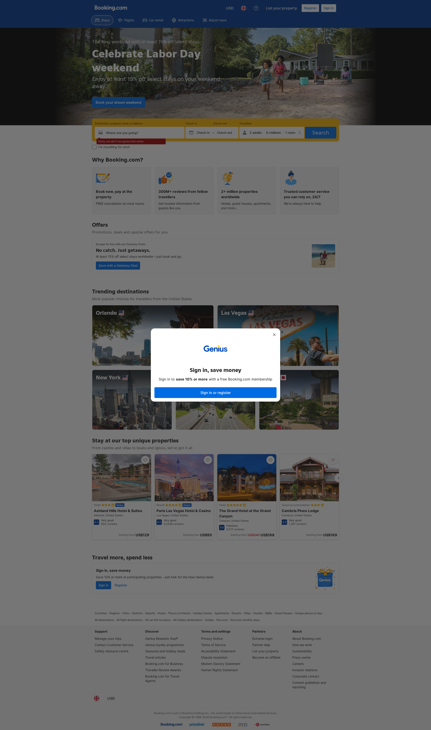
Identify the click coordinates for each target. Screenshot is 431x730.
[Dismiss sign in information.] (274, 335)
